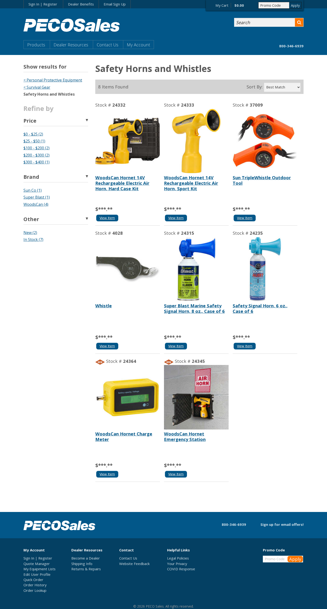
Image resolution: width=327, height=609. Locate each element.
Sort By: (255, 87)
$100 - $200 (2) (36, 148)
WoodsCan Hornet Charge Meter (123, 436)
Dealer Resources (71, 45)
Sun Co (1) (32, 190)
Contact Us (107, 45)
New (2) (30, 232)
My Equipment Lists (39, 568)
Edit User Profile (37, 574)
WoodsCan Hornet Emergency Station (185, 436)
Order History (34, 584)
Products (36, 45)
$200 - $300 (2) (36, 155)
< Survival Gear (36, 87)
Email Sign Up (115, 4)
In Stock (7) (33, 239)
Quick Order (33, 579)
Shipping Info (81, 563)
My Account (138, 45)
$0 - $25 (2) (33, 134)
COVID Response (181, 568)
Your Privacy (177, 563)
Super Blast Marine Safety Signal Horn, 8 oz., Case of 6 (194, 308)
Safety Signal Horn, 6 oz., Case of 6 (260, 308)
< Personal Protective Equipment (52, 80)
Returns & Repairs (86, 568)
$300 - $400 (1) (36, 162)
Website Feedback (134, 563)
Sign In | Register (42, 4)
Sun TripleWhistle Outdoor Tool (262, 180)
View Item (107, 218)
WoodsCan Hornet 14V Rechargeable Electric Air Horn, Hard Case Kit (122, 182)
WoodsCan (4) (35, 204)
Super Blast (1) (36, 197)
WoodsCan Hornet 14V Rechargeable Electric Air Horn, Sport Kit (191, 182)
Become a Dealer (85, 558)
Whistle (103, 306)
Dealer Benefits (81, 4)
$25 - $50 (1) (34, 141)
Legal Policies (178, 558)
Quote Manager (36, 563)
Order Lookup (34, 590)
